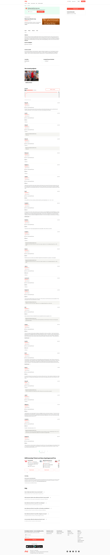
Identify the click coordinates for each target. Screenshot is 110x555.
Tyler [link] (29, 5)
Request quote (31, 469)
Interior (26, 3)
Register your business (60, 532)
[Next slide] (27, 472)
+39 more (26, 24)
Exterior (29, 3)
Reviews (33, 30)
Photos (29, 30)
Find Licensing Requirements (41, 481)
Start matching (40, 11)
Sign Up (83, 1)
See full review (27, 216)
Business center (59, 533)
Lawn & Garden (33, 3)
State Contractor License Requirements (30, 478)
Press (78, 536)
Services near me (49, 533)
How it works (80, 532)
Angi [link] (25, 5)
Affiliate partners (80, 541)
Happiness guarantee (81, 540)
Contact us (79, 539)
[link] (32, 463)
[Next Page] (47, 451)
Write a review (52, 89)
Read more (26, 40)
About (25, 30)
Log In (79, 1)
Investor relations (80, 537)
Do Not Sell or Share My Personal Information (42, 551)
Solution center (70, 532)
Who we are (79, 533)
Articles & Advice (40, 3)
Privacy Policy (36, 550)
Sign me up (34, 539)
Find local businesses (49, 532)
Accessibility (32, 551)
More (36, 3)
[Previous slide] (25, 472)
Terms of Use (32, 550)
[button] (32, 77)
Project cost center (70, 533)
